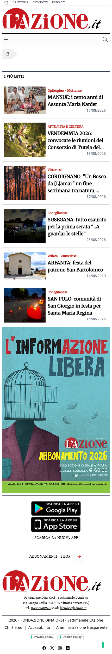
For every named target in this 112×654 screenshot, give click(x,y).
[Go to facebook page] (44, 648)
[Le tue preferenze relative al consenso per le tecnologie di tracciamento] (103, 645)
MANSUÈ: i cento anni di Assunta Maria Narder (75, 100)
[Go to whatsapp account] (68, 648)
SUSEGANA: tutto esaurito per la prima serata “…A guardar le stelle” (77, 227)
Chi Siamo (13, 627)
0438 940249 (41, 608)
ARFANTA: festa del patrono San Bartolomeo (75, 266)
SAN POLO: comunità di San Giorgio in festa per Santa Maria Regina (74, 306)
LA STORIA (20, 2)
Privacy (58, 2)
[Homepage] (7, 54)
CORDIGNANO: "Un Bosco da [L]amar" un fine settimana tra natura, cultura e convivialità (77, 183)
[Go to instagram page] (60, 648)
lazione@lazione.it (73, 608)
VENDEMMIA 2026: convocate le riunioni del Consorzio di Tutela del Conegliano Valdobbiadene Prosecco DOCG (75, 140)
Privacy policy (43, 637)
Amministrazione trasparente (82, 627)
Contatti (40, 2)
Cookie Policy (72, 637)
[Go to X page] (52, 648)
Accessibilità (39, 627)
